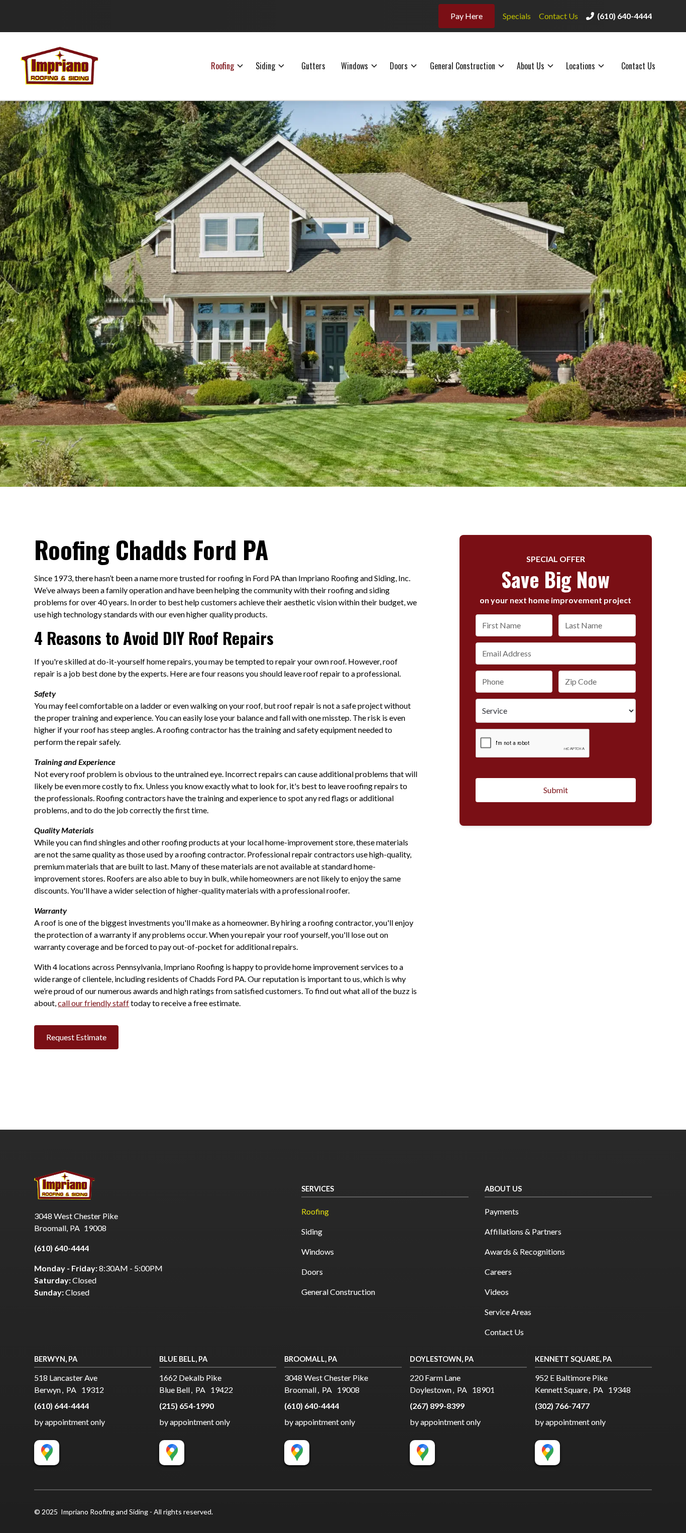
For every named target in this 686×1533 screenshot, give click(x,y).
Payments (502, 1211)
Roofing (222, 66)
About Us (530, 66)
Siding (265, 66)
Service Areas (508, 1312)
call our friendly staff (93, 1003)
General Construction (462, 66)
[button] (227, 66)
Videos (497, 1291)
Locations (580, 66)
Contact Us (558, 16)
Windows (354, 66)
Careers (498, 1271)
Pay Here (466, 16)
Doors (399, 66)
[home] (69, 66)
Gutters (313, 66)
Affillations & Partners (523, 1231)
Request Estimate (76, 1037)
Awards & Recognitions (525, 1251)
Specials (517, 16)
